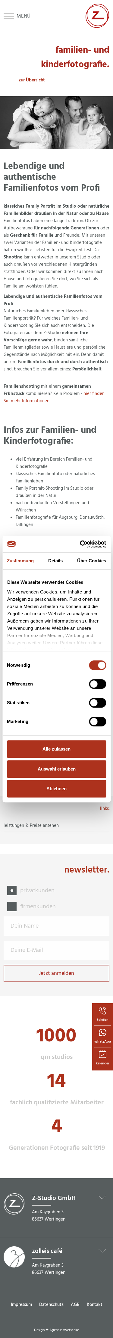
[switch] (97, 684)
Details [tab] (55, 560)
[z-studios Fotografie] (97, 26)
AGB (75, 1304)
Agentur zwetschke (64, 1330)
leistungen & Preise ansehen (31, 825)
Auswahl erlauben (57, 768)
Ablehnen (56, 788)
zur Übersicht (32, 80)
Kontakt (94, 1304)
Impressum (21, 1304)
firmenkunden (38, 907)
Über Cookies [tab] (91, 560)
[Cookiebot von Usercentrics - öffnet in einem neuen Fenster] (80, 544)
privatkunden (37, 891)
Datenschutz (51, 1304)
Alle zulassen (56, 748)
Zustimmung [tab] (20, 560)
